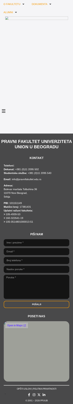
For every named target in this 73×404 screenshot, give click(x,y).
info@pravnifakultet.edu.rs (26, 179)
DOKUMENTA (39, 4)
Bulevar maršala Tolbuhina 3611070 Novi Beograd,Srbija (20, 193)
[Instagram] (34, 394)
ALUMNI (8, 12)
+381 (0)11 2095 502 (27, 169)
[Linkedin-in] (44, 394)
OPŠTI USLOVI (24, 389)
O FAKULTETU (12, 4)
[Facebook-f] (29, 394)
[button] (4, 110)
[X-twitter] (39, 394)
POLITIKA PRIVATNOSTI (44, 389)
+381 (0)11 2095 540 (39, 173)
